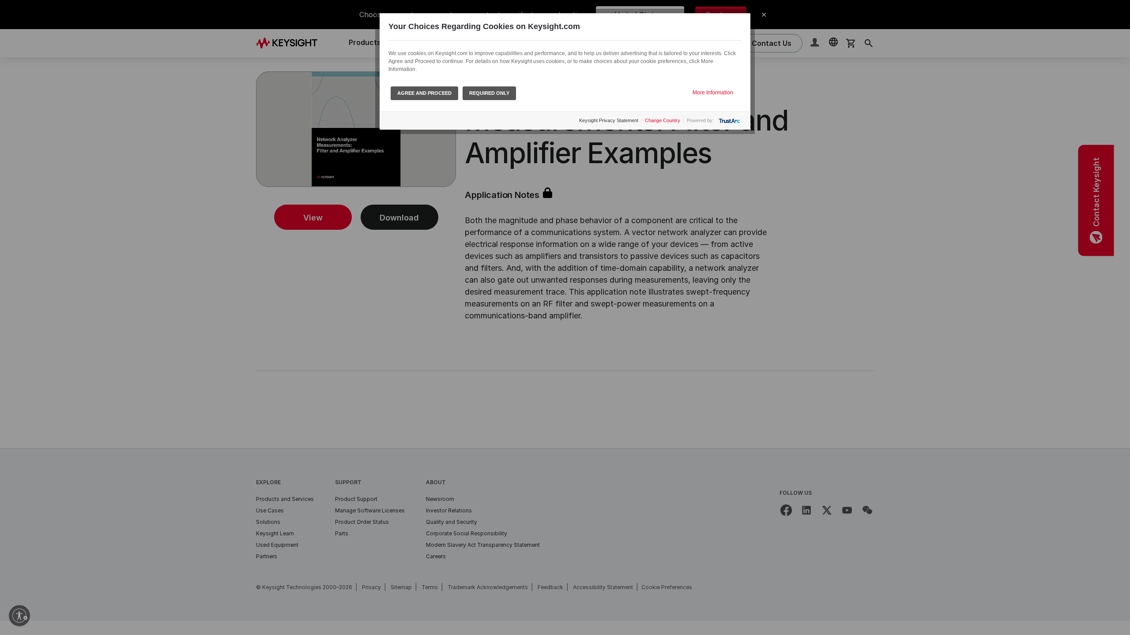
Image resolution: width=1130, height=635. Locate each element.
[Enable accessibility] (19, 615)
